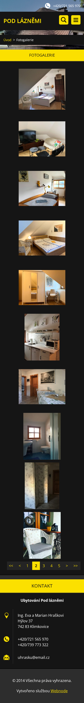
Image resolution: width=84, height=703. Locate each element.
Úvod (7, 40)
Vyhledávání (63, 20)
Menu (75, 20)
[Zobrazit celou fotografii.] (42, 89)
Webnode (59, 690)
